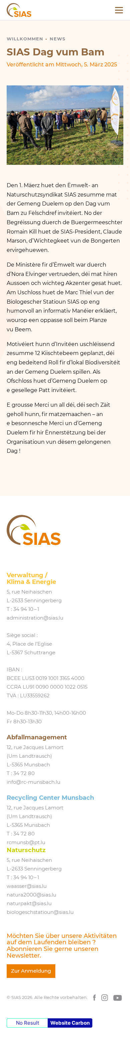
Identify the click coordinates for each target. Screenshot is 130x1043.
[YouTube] (117, 997)
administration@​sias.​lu (35, 618)
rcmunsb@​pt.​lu (26, 842)
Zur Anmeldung (31, 971)
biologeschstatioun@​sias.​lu (40, 912)
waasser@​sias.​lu (27, 886)
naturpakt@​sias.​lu (29, 904)
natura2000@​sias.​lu (31, 895)
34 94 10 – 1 (26, 609)
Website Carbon (70, 1023)
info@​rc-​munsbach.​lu (33, 782)
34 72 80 (24, 773)
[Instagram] (104, 997)
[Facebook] (94, 997)
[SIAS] (19, 10)
